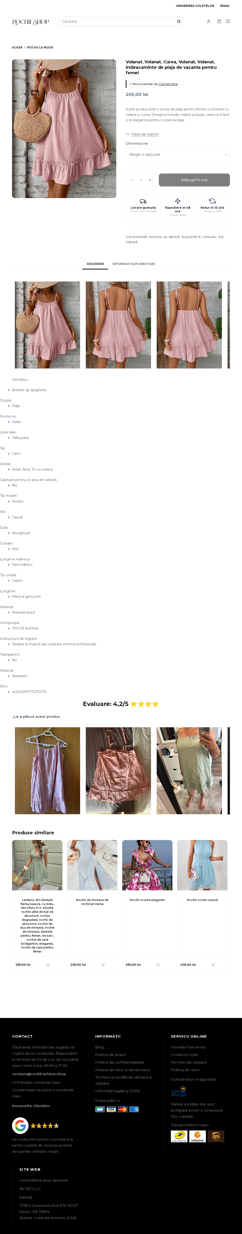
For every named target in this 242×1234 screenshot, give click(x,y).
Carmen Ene (168, 84)
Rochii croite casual (202, 900)
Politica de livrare (110, 1054)
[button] (142, 134)
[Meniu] (228, 21)
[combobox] (117, 21)
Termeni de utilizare (189, 1062)
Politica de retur (185, 1070)
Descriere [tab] (95, 264)
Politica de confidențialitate (119, 1062)
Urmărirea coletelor (195, 6)
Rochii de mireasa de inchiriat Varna (92, 902)
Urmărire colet (184, 1054)
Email (225, 6)
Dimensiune (137, 143)
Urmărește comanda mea (36, 1082)
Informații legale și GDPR (117, 1091)
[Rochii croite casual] (202, 865)
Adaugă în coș (194, 180)
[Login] (208, 21)
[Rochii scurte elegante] (147, 865)
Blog (99, 1047)
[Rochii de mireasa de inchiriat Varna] (92, 865)
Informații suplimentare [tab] (133, 264)
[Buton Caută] (178, 21)
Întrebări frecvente (188, 1047)
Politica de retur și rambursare (122, 1070)
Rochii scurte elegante (147, 900)
